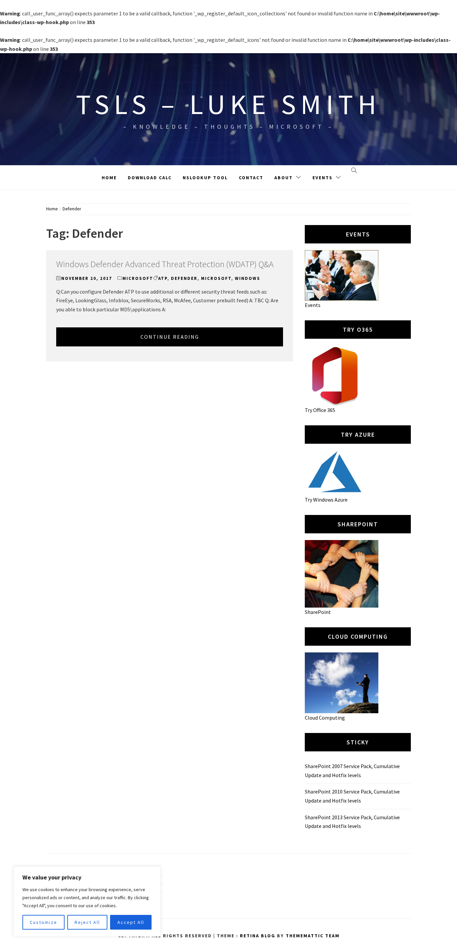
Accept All (130, 922)
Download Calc (150, 178)
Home (109, 178)
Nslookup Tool (205, 178)
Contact (251, 178)
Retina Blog (257, 936)
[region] (87, 901)
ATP (162, 278)
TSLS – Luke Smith (228, 104)
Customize (43, 922)
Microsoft (137, 278)
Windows (247, 278)
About (283, 178)
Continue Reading (170, 336)
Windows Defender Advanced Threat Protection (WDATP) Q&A (165, 264)
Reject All (87, 922)
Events (322, 178)
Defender (184, 278)
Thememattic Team (313, 936)
